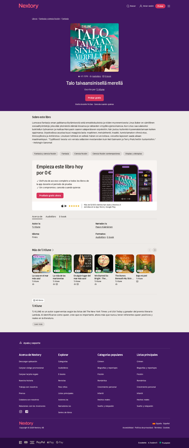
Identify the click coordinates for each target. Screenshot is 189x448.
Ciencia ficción (80, 153)
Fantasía (65, 19)
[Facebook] (26, 411)
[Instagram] (20, 411)
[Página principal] (72, 6)
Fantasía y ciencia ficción (49, 19)
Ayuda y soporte (31, 343)
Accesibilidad (128, 428)
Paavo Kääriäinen (104, 227)
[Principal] (168, 6)
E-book (110, 237)
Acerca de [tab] (37, 216)
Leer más (38, 324)
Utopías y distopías (133, 153)
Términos (158, 428)
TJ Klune (100, 89)
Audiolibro (101, 237)
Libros (34, 19)
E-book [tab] (62, 216)
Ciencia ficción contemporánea (106, 153)
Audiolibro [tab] (51, 216)
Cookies (166, 428)
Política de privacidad (144, 428)
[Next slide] (154, 250)
